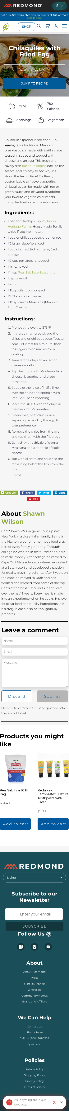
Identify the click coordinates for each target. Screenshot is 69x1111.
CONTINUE (52, 565)
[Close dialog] (65, 544)
